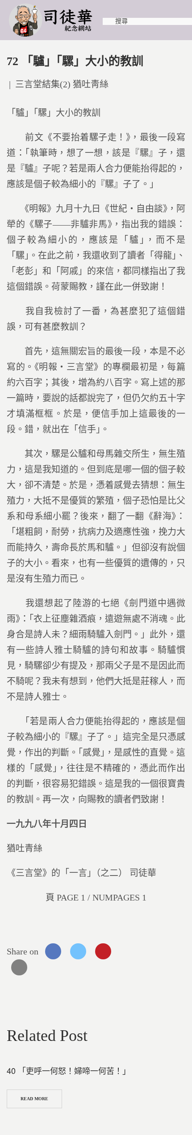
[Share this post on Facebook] (53, 951)
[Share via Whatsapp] (128, 951)
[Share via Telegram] (153, 951)
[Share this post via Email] (19, 967)
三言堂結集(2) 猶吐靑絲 (62, 84)
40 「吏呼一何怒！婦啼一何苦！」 (68, 1070)
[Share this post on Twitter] (78, 951)
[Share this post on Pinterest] (103, 951)
